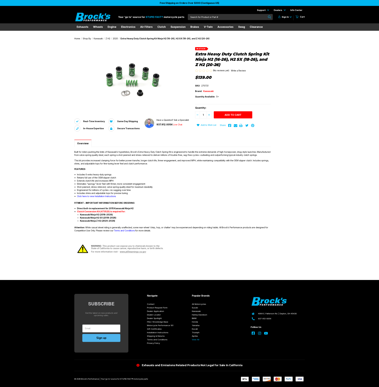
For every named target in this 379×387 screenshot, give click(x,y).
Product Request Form (157, 307)
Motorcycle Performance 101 (160, 325)
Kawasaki (196, 311)
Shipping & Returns (156, 336)
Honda (195, 322)
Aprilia (195, 336)
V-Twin (208, 26)
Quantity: (200, 107)
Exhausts (82, 26)
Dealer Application (155, 311)
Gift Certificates (154, 329)
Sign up (101, 338)
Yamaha (195, 325)
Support (261, 10)
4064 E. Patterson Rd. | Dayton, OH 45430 (277, 313)
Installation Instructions (157, 332)
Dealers (278, 10)
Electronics (128, 26)
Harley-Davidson (199, 315)
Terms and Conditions (124, 230)
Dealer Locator (154, 315)
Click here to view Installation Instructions (96, 196)
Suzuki (195, 307)
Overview (83, 143)
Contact (150, 304)
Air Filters (146, 26)
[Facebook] (229, 125)
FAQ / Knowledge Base (157, 322)
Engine (112, 26)
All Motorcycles (199, 304)
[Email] (235, 125)
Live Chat (177, 124)
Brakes (194, 26)
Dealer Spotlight (154, 318)
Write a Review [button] (238, 70)
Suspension (178, 26)
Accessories (225, 26)
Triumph (195, 332)
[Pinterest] (252, 125)
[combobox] (230, 17)
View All (195, 339)
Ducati (195, 329)
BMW (194, 318)
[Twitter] (246, 125)
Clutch (161, 26)
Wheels (98, 26)
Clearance (256, 26)
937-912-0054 (264, 318)
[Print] (241, 125)
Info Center (296, 10)
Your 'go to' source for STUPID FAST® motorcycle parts (124, 379)
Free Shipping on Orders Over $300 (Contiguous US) (189, 2)
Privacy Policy (153, 343)
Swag (241, 26)
